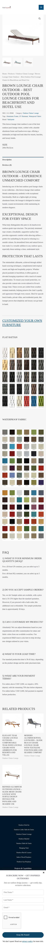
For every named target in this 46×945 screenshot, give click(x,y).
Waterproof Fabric (35, 116)
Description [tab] (7, 160)
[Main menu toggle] (41, 7)
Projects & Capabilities (23, 868)
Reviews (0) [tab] (7, 165)
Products (11, 74)
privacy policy (27, 941)
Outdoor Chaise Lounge (25, 74)
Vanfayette (10, 119)
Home (4, 74)
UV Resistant (23, 116)
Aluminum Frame (12, 116)
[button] (40, 18)
